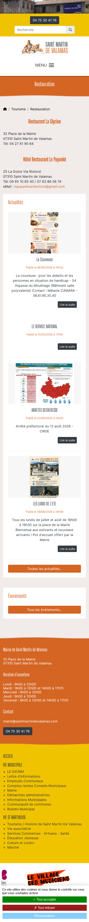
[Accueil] (5, 109)
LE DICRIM (15, 771)
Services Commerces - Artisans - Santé (38, 833)
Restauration (40, 109)
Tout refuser (46, 908)
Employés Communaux (25, 781)
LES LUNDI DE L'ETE (44, 503)
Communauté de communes (29, 804)
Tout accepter (46, 899)
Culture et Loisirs (20, 843)
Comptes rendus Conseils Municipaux (36, 786)
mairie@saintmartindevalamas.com (30, 721)
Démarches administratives (28, 795)
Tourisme (18, 109)
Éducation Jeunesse (22, 838)
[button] (70, 30)
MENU (41, 65)
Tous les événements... (44, 610)
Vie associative (19, 828)
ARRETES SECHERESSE (44, 410)
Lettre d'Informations (23, 776)
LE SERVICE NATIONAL (44, 326)
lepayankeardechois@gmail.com (39, 186)
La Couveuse (44, 259)
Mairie (12, 790)
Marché (13, 847)
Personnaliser (44, 916)
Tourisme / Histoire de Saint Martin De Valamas (44, 824)
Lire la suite (67, 304)
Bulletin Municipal (21, 809)
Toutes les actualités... (44, 569)
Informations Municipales (26, 800)
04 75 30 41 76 (45, 20)
